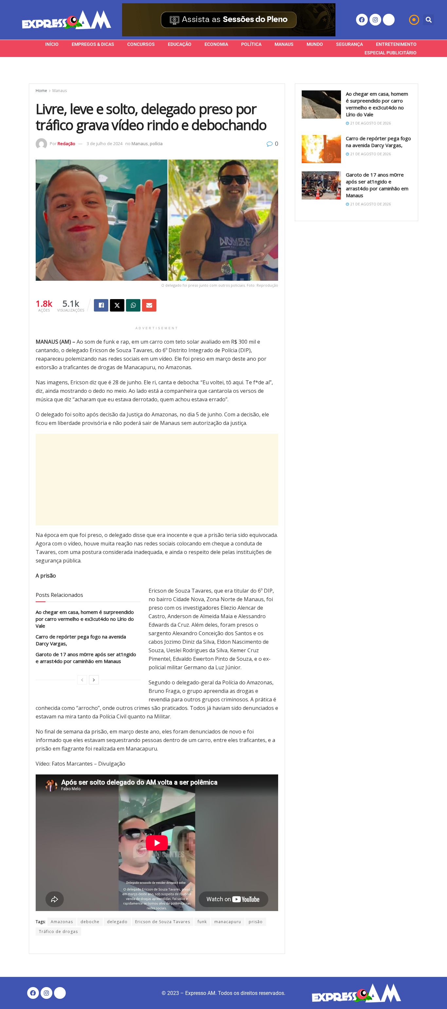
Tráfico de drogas (58, 931)
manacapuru (227, 921)
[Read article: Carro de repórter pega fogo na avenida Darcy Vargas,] (321, 149)
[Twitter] (389, 20)
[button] (428, 19)
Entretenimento (396, 44)
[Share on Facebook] (101, 305)
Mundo (315, 44)
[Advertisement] (157, 479)
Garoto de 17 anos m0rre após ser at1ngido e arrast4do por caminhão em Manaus (86, 657)
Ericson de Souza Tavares (162, 921)
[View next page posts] (94, 679)
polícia (156, 143)
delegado (117, 921)
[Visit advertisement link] (228, 19)
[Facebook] (362, 20)
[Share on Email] (149, 305)
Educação (179, 44)
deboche (89, 921)
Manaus (284, 44)
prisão (256, 921)
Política (251, 44)
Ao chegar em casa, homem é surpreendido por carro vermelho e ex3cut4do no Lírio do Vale (85, 619)
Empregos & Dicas (93, 44)
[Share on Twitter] (117, 305)
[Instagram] (375, 20)
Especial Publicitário (391, 52)
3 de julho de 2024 (104, 143)
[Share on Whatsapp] (133, 305)
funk (202, 921)
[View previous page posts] (82, 679)
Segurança (349, 44)
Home (41, 90)
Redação (66, 143)
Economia (216, 44)
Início (52, 44)
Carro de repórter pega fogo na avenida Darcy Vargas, (378, 141)
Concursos (141, 44)
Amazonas (62, 921)
